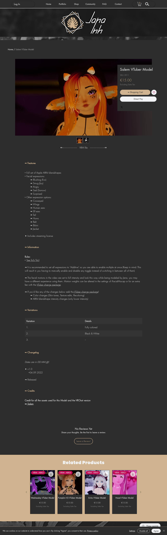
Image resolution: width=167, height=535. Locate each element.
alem (31, 403)
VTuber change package (49, 284)
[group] (83, 492)
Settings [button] (132, 531)
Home (10, 49)
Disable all (143, 531)
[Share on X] (121, 107)
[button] (62, 4)
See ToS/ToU (32, 260)
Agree (156, 531)
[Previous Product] (26, 492)
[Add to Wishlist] (154, 92)
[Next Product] (140, 492)
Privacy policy (92, 531)
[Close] (163, 531)
